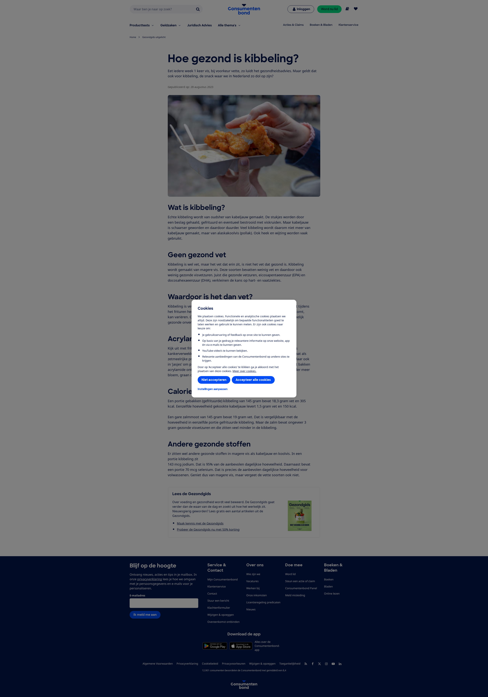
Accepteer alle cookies (253, 380)
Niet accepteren (213, 380)
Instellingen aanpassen (213, 389)
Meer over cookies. (244, 371)
